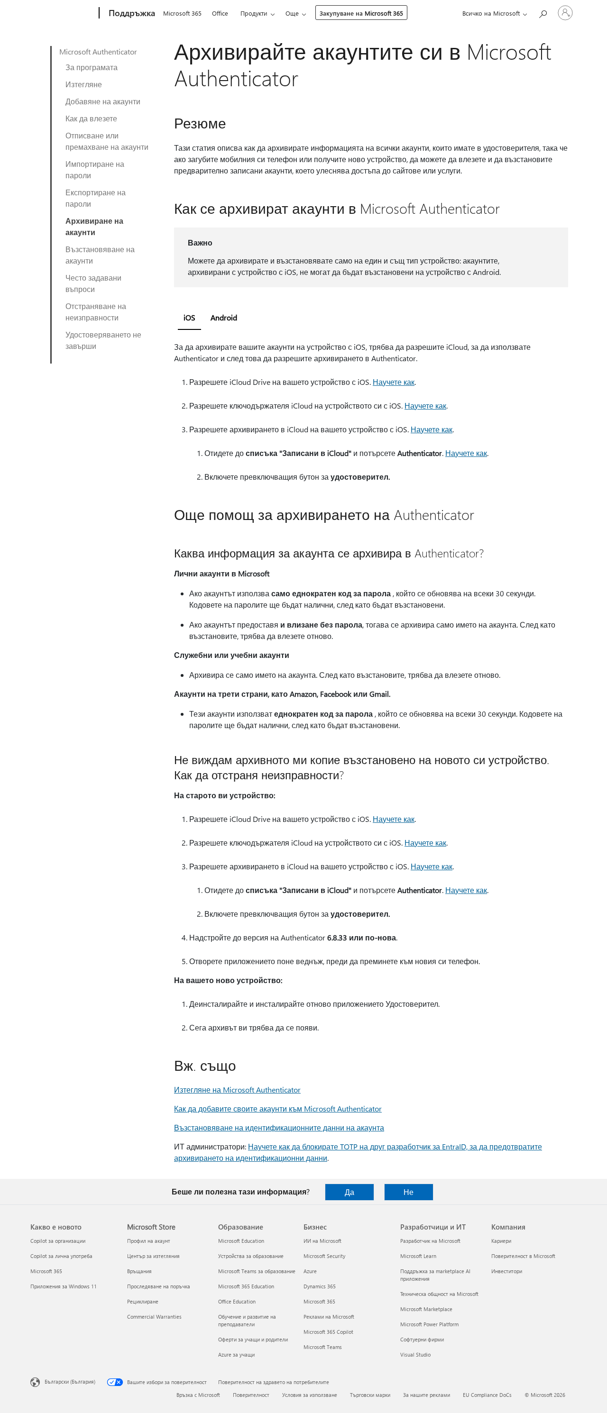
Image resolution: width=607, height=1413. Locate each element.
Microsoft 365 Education (246, 1286)
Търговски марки (370, 1394)
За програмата (91, 67)
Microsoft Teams (323, 1346)
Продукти (253, 13)
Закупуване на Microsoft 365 (361, 13)
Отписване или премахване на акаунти (106, 141)
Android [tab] (224, 317)
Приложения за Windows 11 (63, 1286)
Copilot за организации (57, 1240)
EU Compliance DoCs (487, 1394)
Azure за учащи (236, 1354)
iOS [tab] (189, 317)
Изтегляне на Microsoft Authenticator (237, 1089)
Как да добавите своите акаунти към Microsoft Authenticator (278, 1108)
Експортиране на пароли (95, 198)
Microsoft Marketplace (426, 1309)
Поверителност (251, 1394)
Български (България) (70, 1381)
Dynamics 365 (320, 1286)
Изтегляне (83, 84)
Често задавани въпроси (93, 283)
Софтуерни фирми (422, 1339)
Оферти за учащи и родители (253, 1339)
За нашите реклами (426, 1394)
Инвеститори (506, 1271)
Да (349, 1192)
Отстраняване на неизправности (95, 311)
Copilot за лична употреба (61, 1255)
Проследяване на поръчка (158, 1286)
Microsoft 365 (182, 13)
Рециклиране (142, 1301)
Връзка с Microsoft (198, 1394)
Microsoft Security (324, 1255)
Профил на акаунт (148, 1240)
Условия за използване (309, 1394)
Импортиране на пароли (94, 169)
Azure (310, 1271)
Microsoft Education (241, 1240)
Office (220, 13)
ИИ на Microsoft (322, 1240)
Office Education (237, 1301)
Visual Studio (415, 1354)
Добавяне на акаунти (102, 101)
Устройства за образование (251, 1255)
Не (409, 1192)
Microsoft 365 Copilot (328, 1331)
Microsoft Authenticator (98, 51)
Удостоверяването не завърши (103, 340)
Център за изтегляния (153, 1255)
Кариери (501, 1240)
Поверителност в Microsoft (523, 1255)
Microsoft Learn (418, 1255)
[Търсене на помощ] (542, 12)
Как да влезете (91, 118)
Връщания (139, 1271)
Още (292, 13)
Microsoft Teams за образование (256, 1271)
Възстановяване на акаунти (100, 254)
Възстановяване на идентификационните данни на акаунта (279, 1127)
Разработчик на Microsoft (430, 1240)
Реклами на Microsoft (329, 1316)
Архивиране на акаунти (94, 226)
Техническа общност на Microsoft (439, 1293)
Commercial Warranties (154, 1316)
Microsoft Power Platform (429, 1324)
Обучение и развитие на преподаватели (247, 1320)
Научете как (393, 382)
